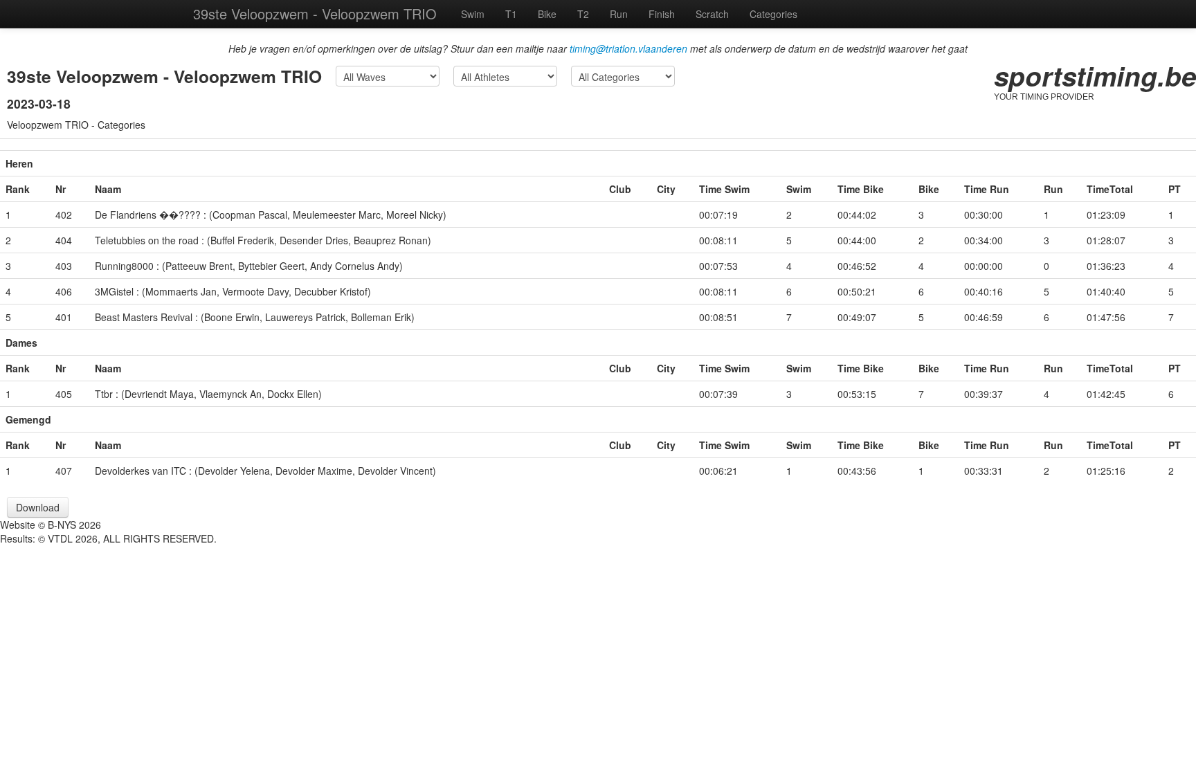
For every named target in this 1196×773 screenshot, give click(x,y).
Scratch (712, 14)
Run (619, 14)
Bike (547, 14)
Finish (662, 14)
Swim (472, 14)
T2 (583, 14)
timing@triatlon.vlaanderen (628, 48)
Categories (773, 14)
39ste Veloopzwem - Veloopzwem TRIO (315, 13)
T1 (511, 14)
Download (38, 507)
